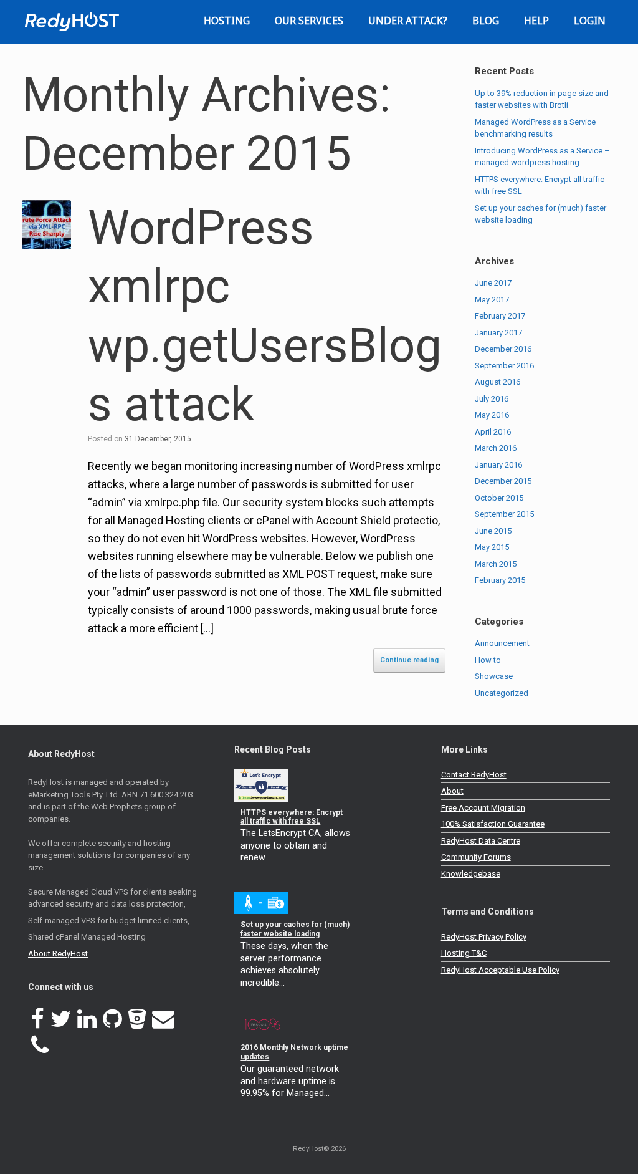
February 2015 (500, 580)
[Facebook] (37, 1019)
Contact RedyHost (474, 774)
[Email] (163, 1019)
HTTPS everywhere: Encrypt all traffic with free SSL (291, 816)
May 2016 (492, 415)
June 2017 (493, 282)
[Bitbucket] (137, 1019)
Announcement (502, 643)
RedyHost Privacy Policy (483, 936)
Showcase (494, 676)
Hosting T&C (464, 953)
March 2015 (496, 564)
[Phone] (40, 1045)
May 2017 (492, 299)
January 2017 (498, 332)
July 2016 (491, 398)
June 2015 (493, 531)
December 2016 (503, 349)
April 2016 (493, 431)
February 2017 (500, 315)
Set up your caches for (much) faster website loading (295, 929)
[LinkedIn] (87, 1019)
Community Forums (476, 857)
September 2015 (504, 514)
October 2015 (499, 498)
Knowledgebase (470, 873)
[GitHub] (112, 1019)
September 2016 (504, 365)
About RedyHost (58, 953)
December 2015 (503, 481)
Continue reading (409, 660)
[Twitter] (60, 1019)
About (452, 791)
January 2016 (498, 464)
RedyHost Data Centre (480, 840)
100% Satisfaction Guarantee (493, 824)
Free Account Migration (483, 807)
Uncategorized (501, 693)
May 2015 (492, 547)
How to (488, 660)
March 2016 (496, 448)
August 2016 (497, 382)
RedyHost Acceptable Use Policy (500, 969)
